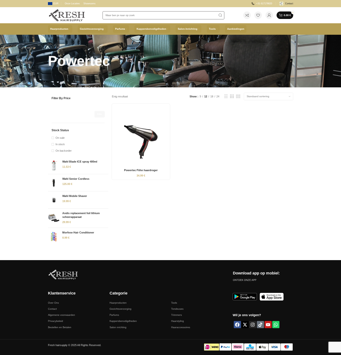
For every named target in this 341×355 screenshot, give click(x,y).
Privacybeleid (55, 321)
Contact (52, 308)
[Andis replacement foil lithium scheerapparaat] (54, 218)
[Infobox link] (261, 3)
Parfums (114, 314)
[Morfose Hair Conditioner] (54, 236)
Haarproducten (118, 302)
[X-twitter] (245, 324)
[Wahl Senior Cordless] (54, 183)
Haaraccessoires (180, 327)
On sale (60, 137)
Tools (174, 302)
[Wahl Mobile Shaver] (54, 200)
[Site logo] (67, 14)
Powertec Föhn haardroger (141, 170)
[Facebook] (237, 324)
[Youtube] (268, 324)
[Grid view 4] (238, 96)
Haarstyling (177, 321)
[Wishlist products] (258, 15)
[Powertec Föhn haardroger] (141, 137)
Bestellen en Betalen (59, 327)
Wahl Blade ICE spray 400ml (79, 161)
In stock (60, 144)
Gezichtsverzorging (120, 308)
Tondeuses (177, 308)
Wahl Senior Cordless (75, 178)
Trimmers (176, 314)
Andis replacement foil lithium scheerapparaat (81, 215)
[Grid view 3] (232, 96)
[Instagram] (252, 324)
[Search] (220, 15)
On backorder (63, 150)
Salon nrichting (118, 327)
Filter (99, 114)
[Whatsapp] (275, 324)
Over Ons (53, 302)
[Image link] (63, 274)
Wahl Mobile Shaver (74, 195)
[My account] (269, 15)
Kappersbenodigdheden (123, 321)
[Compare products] (247, 15)
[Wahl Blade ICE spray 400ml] (54, 165)
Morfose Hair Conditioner (78, 232)
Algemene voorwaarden (61, 314)
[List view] (226, 96)
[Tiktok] (260, 324)
